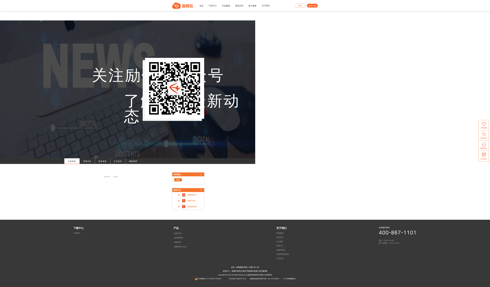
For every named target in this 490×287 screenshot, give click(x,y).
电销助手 (177, 242)
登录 (300, 6)
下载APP (77, 233)
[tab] (72, 161)
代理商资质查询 (282, 254)
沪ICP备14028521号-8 (237, 279)
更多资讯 (178, 180)
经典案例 (280, 233)
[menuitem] (201, 6)
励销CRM (191, 200)
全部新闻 (72, 161)
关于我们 (281, 228)
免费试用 (312, 6)
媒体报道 (103, 161)
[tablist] (127, 161)
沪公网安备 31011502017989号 (209, 279)
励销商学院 (280, 250)
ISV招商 (279, 241)
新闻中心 (280, 246)
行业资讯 (118, 161)
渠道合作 (280, 237)
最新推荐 (133, 161)
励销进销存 (192, 206)
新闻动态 (87, 161)
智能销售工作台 (180, 247)
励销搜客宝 (192, 195)
